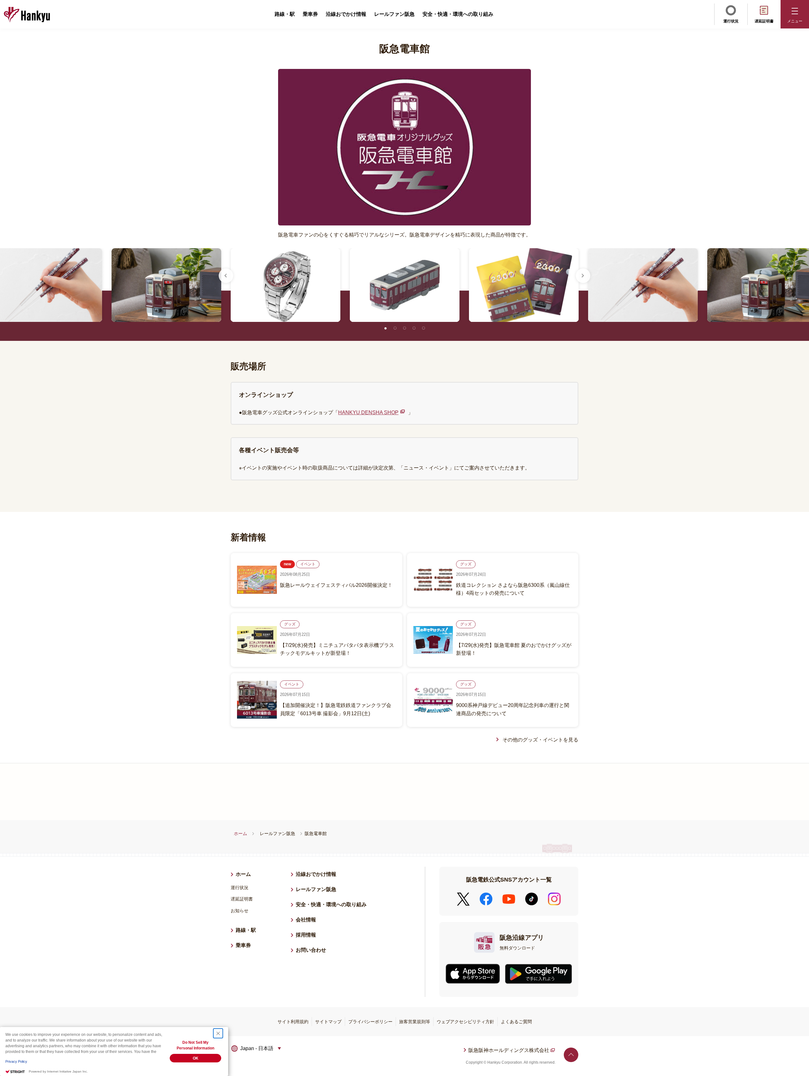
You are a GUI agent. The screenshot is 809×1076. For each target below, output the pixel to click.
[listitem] (285, 285)
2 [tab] (395, 328)
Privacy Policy (16, 1061)
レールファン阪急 (394, 14)
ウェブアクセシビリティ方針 (465, 1021)
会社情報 (306, 919)
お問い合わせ (311, 950)
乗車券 (310, 14)
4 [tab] (414, 328)
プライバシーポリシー (370, 1021)
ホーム (240, 833)
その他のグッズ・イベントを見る (540, 739)
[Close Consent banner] (218, 1033)
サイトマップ (328, 1021)
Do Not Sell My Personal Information (195, 1045)
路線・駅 (285, 14)
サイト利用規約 (292, 1021)
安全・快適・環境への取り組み (458, 14)
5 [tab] (423, 328)
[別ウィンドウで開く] (473, 974)
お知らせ (239, 910)
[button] (795, 14)
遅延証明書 (764, 21)
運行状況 (731, 21)
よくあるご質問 (516, 1021)
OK (195, 1058)
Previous (226, 275)
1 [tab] (385, 328)
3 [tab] (404, 328)
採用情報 (308, 935)
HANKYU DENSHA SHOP (368, 412)
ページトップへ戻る (571, 1055)
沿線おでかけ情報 (346, 14)
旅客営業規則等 (414, 1021)
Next (583, 275)
